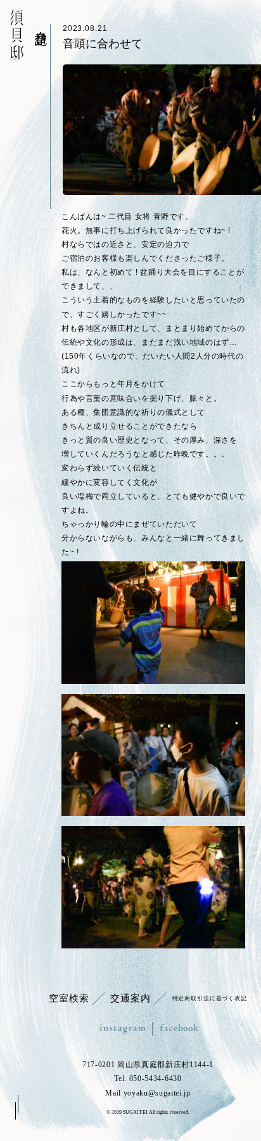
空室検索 (69, 998)
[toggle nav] (16, 1107)
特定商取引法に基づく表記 (209, 998)
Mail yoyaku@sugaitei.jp (148, 1093)
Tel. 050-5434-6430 (147, 1078)
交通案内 (130, 998)
